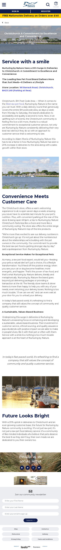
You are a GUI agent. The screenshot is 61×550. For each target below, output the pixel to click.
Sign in (15, 11)
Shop (16, 529)
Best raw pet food (15, 104)
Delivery (45, 534)
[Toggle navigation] (48, 4)
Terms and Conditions (45, 539)
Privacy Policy (16, 539)
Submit (29, 520)
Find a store (16, 534)
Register (45, 11)
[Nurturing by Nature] (30, 4)
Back (6, 23)
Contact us (45, 529)
